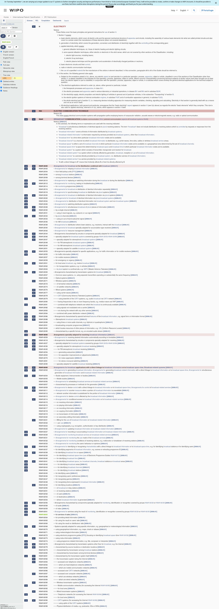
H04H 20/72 (43, 284)
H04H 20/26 (43, 204)
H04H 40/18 (43, 340)
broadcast (62, 126)
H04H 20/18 (43, 192)
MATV (86, 269)
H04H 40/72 (43, 358)
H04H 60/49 (43, 485)
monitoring (72, 183)
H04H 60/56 (43, 503)
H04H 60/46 (43, 476)
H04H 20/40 (43, 227)
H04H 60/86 (43, 570)
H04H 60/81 (43, 556)
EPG (83, 535)
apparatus (132, 38)
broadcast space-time (67, 147)
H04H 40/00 (43, 334)
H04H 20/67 (43, 275)
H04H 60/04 (43, 375)
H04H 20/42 (43, 230)
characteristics (91, 446)
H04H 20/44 (43, 233)
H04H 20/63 (43, 269)
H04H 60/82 (43, 559)
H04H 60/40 (43, 458)
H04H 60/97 (43, 603)
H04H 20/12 (43, 183)
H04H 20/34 (43, 219)
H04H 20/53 (103, 236)
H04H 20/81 (43, 304)
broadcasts (65, 222)
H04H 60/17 (43, 408)
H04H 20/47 (43, 239)
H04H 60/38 (43, 452)
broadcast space (65, 144)
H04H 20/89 (43, 322)
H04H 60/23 (43, 426)
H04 (40, 111)
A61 (101, 88)
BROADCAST (59, 119)
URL (100, 328)
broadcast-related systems (105, 159)
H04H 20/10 (43, 180)
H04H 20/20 (43, 195)
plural (105, 126)
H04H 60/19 (43, 414)
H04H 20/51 (43, 248)
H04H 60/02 (43, 370)
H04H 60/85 (43, 568)
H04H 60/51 (43, 491)
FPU (74, 171)
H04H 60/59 (43, 508)
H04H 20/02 (43, 168)
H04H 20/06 (43, 174)
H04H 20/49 (43, 245)
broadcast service (157, 141)
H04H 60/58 (43, 505)
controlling (145, 43)
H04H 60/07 (43, 384)
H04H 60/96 (43, 600)
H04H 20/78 (43, 295)
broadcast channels (91, 144)
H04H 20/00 (43, 166)
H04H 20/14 (43, 186)
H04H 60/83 (43, 562)
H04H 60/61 (43, 511)
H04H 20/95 (43, 331)
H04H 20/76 (43, 290)
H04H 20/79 (43, 298)
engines (103, 97)
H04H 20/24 (43, 201)
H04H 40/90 (43, 364)
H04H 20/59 (43, 260)
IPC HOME (3, 24)
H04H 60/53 (43, 497)
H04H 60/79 (43, 550)
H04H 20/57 (43, 257)
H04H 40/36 (43, 346)
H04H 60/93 (43, 591)
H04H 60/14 (43, 399)
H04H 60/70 (43, 529)
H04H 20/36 (43, 222)
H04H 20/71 (43, 281)
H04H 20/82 (43, 307)
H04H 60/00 (43, 367)
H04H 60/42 (43, 464)
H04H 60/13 (43, 396)
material (80, 70)
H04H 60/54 (43, 500)
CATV (60, 295)
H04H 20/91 (43, 325)
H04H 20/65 (43, 272)
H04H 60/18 (43, 411)
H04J (101, 119)
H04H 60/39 (43, 455)
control (87, 64)
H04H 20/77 (43, 292)
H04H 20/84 (43, 313)
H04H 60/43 (43, 467)
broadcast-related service (68, 159)
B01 (136, 91)
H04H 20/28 (43, 207)
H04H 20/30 (43, 210)
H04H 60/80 (43, 553)
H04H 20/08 (43, 177)
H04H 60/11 (43, 390)
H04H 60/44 (43, 470)
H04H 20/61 (43, 263)
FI (15, 78)
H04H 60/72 (115, 455)
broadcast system (65, 150)
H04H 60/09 (43, 387)
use (106, 32)
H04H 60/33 (43, 443)
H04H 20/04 (43, 171)
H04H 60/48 (43, 482)
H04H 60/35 (43, 446)
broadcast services (84, 381)
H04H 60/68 (43, 526)
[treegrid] (119, 316)
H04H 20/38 (43, 224)
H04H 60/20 (43, 417)
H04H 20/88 (43, 319)
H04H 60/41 (43, 461)
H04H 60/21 (43, 420)
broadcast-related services (102, 381)
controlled (181, 126)
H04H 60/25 (43, 429)
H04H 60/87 (43, 573)
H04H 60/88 (43, 576)
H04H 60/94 (43, 594)
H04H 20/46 (43, 236)
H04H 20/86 (112, 236)
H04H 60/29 (43, 435)
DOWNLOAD (11, 24)
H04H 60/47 (43, 479)
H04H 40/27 (43, 343)
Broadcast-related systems (154, 367)
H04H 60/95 (43, 597)
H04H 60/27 (43, 432)
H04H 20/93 (43, 328)
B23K (158, 91)
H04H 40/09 (43, 337)
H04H (41, 119)
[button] (33, 26)
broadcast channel (66, 141)
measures (78, 390)
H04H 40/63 (43, 355)
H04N (145, 119)
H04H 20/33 (43, 216)
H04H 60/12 (43, 393)
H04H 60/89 (43, 579)
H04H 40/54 (43, 352)
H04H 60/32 (43, 440)
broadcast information (67, 131)
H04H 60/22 (43, 423)
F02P (117, 97)
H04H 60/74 (43, 541)
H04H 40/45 (43, 349)
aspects (124, 119)
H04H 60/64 (43, 517)
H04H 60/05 (43, 378)
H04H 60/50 (43, 488)
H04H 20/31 (43, 213)
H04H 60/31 (43, 437)
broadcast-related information (70, 134)
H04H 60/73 (43, 538)
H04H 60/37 (43, 449)
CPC (5, 78)
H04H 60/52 (43, 494)
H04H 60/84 (43, 565)
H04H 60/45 (43, 473)
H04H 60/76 (43, 544)
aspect (106, 76)
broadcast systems (136, 119)
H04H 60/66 (43, 523)
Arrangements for (60, 166)
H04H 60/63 (6, 42)
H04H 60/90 (43, 582)
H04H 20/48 (43, 242)
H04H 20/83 (43, 310)
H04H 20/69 (43, 278)
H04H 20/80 (43, 301)
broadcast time (64, 137)
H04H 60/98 (43, 606)
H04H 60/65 (43, 520)
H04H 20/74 (43, 287)
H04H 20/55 (43, 254)
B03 (142, 91)
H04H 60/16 (43, 405)
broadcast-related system (68, 153)
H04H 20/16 (43, 189)
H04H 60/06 (43, 381)
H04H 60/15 (43, 402)
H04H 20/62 (43, 266)
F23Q (160, 97)
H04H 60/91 (43, 585)
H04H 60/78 (43, 547)
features (93, 316)
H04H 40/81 (43, 361)
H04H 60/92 (43, 588)
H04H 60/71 (43, 532)
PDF (9, 47)
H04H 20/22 (43, 198)
